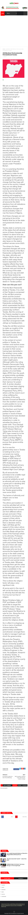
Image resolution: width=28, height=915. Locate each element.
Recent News (7, 878)
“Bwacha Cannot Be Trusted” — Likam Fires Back (17, 859)
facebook (24, 785)
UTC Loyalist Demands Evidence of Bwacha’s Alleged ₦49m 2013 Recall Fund (17, 854)
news (3, 892)
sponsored (4, 896)
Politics (3, 894)
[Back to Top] (14, 911)
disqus (19, 785)
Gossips (3, 885)
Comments (20, 878)
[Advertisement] (14, 30)
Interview (3, 889)
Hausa (3, 887)
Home (4, 49)
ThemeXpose (13, 913)
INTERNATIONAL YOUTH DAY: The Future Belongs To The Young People (15, 865)
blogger (15, 785)
